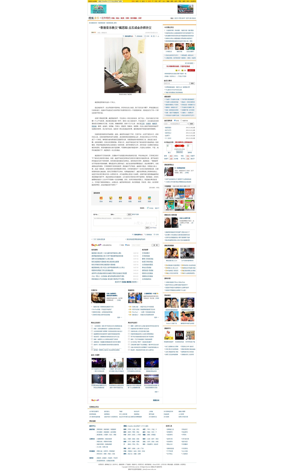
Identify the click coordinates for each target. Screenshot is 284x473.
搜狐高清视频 (169, 245)
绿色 (157, 441)
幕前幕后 (187, 349)
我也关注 (179, 152)
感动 (120, 201)
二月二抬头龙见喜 (99, 239)
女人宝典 (185, 451)
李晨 (182, 156)
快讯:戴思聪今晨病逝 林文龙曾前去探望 (105, 262)
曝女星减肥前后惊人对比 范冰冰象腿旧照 (177, 240)
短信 (135, 451)
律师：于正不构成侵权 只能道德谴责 (141, 339)
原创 (153, 441)
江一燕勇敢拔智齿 (180, 168)
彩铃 (139, 451)
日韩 (127, 18)
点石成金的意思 (147, 264)
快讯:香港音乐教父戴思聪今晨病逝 (103, 264)
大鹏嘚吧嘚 (100, 439)
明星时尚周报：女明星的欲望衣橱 (102, 312)
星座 (138, 439)
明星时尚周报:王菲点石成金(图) (102, 270)
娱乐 (143, 1)
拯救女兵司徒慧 (187, 268)
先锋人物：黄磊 (187, 41)
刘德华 (148, 123)
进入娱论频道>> (190, 63)
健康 (133, 441)
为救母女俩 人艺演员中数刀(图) (140, 331)
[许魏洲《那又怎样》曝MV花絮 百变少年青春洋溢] (116, 363)
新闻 (125, 429)
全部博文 (183, 464)
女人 (164, 1)
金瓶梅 (171, 346)
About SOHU (156, 464)
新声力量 (188, 18)
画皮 (194, 268)
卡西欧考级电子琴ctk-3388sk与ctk (175, 282)
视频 (168, 1)
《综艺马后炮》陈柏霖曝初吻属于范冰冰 (143, 309)
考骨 (177, 352)
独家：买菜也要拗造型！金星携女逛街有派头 (107, 328)
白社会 (151, 208)
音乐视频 (133, 18)
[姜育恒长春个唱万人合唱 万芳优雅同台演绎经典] (133, 363)
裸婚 (182, 349)
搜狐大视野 (182, 411)
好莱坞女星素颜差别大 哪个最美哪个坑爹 (177, 237)
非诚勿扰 (166, 414)
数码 (129, 444)
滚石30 (177, 18)
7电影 (167, 92)
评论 (138, 429)
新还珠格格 (179, 92)
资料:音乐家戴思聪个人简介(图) (102, 259)
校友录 (156, 444)
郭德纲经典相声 (168, 342)
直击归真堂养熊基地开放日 (136, 239)
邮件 (176, 1)
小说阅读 (185, 454)
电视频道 (113, 429)
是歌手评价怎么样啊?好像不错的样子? (176, 285)
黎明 (165, 156)
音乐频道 (99, 432)
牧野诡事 (184, 352)
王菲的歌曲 (146, 256)
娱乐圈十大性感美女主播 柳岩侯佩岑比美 (177, 235)
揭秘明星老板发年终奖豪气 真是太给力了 (177, 232)
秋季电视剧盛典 (170, 87)
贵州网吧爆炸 (138, 417)
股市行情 (170, 439)
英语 (157, 439)
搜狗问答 (167, 278)
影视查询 (170, 432)
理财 (133, 432)
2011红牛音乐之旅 (176, 90)
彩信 (143, 451)
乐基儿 (176, 156)
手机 (133, 444)
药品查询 (185, 432)
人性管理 (191, 354)
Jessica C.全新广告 (171, 323)
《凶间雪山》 (168, 133)
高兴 (101, 201)
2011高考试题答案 (94, 417)
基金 (138, 432)
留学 (153, 439)
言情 (166, 349)
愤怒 (130, 201)
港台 (117, 18)
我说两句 (193, 1)
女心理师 (175, 346)
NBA (148, 429)
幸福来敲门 (170, 270)
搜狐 (99, 1)
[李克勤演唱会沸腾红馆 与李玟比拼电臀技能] (98, 379)
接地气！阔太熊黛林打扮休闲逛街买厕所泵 (106, 344)
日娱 (113, 454)
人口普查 (181, 414)
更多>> (157, 392)
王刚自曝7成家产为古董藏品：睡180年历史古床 (145, 344)
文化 (144, 441)
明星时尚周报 (108, 441)
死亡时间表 (190, 352)
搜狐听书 (167, 328)
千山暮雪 (168, 90)
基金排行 (185, 429)
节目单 (116, 458)
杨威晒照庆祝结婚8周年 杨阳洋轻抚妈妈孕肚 (107, 334)
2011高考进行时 (168, 411)
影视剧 (154, 434)
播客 (172, 1)
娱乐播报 (113, 432)
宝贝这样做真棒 (173, 354)
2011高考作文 (153, 417)
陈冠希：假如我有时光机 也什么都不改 (142, 350)
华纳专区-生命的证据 (189, 265)
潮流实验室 (108, 439)
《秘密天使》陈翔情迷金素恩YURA (103, 307)
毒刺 (194, 270)
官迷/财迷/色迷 (179, 342)
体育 (137, 1)
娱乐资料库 (168, 120)
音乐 (153, 432)
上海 (138, 448)
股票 (129, 432)
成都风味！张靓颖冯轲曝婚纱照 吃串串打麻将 (107, 342)
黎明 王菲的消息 (147, 259)
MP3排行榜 (185, 439)
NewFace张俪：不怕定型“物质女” (102, 309)
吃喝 (138, 441)
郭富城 (94, 126)
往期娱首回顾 (110, 460)
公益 (133, 429)
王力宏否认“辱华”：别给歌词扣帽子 (141, 342)
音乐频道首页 (93, 23)
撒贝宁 (193, 158)
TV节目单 (170, 451)
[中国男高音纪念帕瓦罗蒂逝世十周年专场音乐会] (116, 379)
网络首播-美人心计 (171, 260)
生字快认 (170, 454)
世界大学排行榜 (183, 417)
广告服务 (128, 464)
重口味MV (182, 18)
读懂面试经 (184, 354)
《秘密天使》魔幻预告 (187, 30)
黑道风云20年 (185, 346)
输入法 (130, 454)
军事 (129, 429)
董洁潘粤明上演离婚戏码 (183, 142)
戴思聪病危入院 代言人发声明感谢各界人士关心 (108, 267)
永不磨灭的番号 (94, 411)
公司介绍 (163, 464)
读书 (148, 441)
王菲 (143, 123)
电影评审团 (100, 444)
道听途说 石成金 (147, 270)
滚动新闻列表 (101, 460)
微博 (184, 1)
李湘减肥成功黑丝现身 (187, 36)
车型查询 (185, 448)
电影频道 (106, 429)
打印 (148, 36)
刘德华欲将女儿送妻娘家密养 (174, 33)
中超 (153, 429)
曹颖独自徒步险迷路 (185, 182)
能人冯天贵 (170, 273)
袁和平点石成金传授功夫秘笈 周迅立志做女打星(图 (109, 273)
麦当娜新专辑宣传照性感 (172, 36)
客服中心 (134, 464)
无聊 (149, 201)
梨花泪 (176, 270)
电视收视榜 (108, 444)
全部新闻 (176, 464)
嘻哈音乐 (99, 454)
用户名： (96, 214)
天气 (129, 441)
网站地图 (170, 464)
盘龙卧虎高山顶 (187, 270)
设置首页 (101, 464)
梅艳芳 (154, 123)
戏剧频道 (106, 432)
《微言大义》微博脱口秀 (182, 87)
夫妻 (179, 146)
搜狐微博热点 (169, 165)
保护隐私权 (148, 464)
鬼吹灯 (192, 346)
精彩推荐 (167, 96)
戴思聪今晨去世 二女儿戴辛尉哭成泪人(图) (106, 253)
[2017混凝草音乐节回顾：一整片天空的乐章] (98, 363)
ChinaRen (104, 1)
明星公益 (99, 451)
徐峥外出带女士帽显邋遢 (172, 38)
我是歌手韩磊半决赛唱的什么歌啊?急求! (177, 287)
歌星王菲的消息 (147, 262)
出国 (148, 439)
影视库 (104, 458)
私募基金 (136, 414)
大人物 (99, 447)
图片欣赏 (185, 441)
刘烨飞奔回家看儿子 (171, 179)
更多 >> (119, 317)
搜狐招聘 (121, 464)
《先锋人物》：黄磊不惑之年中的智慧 (142, 307)
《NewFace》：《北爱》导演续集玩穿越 (143, 312)
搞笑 (139, 201)
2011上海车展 (123, 414)
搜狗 (120, 1)
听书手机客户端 (190, 342)
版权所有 (159, 467)
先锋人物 (105, 447)
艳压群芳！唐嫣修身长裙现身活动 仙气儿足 (106, 336)
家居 (133, 434)
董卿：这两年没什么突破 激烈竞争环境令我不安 (145, 326)
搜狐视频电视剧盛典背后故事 (174, 41)
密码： (113, 214)
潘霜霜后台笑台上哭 (187, 310)
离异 (171, 156)
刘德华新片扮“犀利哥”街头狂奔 (140, 328)
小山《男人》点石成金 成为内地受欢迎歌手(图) (108, 276)
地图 (135, 454)
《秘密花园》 (168, 127)
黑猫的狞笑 (172, 352)
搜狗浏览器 (170, 448)
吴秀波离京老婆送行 (186, 38)
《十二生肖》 (168, 138)
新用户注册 (135, 214)
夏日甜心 (107, 411)
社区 (110, 434)
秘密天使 (179, 51)
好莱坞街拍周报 (105, 315)
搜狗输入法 (170, 429)
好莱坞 (106, 451)
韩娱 (109, 454)
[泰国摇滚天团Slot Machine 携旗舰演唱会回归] (151, 363)
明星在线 (99, 441)
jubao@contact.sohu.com (149, 469)
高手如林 (151, 414)
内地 (112, 18)
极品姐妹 (192, 349)
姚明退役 (107, 414)
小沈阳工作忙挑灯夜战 (172, 182)
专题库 (110, 458)
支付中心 (115, 464)
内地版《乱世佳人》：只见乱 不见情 (175, 76)
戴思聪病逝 (101, 23)
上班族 (151, 411)
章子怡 (183, 158)
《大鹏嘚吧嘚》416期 (149, 293)
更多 (156, 208)
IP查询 (184, 434)
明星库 (99, 458)
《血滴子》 (167, 135)
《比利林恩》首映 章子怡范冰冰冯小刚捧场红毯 (108, 326)
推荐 (166, 354)
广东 (142, 448)
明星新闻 (99, 429)
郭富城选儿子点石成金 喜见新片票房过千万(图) (108, 279)
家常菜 (176, 273)
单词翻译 (185, 444)
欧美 (122, 18)
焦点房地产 (115, 1)
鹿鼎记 (130, 451)
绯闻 (187, 159)
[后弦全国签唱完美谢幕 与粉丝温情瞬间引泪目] (151, 379)
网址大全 (170, 444)
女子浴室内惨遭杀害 (187, 260)
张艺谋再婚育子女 (188, 33)
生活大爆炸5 (190, 51)
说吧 (139, 454)
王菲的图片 (146, 253)
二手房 (139, 434)
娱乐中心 (92, 426)
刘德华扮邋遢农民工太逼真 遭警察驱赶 (142, 334)
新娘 (133, 439)
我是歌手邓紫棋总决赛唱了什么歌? (175, 290)
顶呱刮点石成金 (147, 276)
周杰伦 (194, 18)
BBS (188, 1)
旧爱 (171, 159)
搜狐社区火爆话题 (170, 215)
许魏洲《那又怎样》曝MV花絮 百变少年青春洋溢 (116, 371)
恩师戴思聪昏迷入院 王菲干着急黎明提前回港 (107, 256)
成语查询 (170, 434)
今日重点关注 (169, 27)
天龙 (125, 451)
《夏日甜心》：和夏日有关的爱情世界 (142, 315)
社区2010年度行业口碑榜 (126, 417)
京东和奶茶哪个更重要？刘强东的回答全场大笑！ (108, 331)
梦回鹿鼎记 (172, 92)
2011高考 (166, 417)
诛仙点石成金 (146, 267)
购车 (129, 434)
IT (152, 1)
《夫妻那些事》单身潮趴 (172, 30)
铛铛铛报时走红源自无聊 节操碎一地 (175, 73)
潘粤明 (190, 152)
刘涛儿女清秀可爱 (184, 218)
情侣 (187, 156)
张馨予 (166, 158)
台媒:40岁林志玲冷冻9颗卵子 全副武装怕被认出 (145, 347)
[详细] (119, 300)
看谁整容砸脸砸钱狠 (172, 310)
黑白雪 (171, 349)
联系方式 (141, 464)
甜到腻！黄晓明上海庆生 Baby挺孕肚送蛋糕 (106, 350)
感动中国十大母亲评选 (111, 417)
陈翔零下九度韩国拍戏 (184, 179)
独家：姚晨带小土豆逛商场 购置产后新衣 (106, 339)
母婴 (129, 439)
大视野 (106, 434)
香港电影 (112, 451)
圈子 (129, 448)
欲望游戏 (175, 349)
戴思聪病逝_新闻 (111, 23)
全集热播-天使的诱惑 (173, 265)
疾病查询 (170, 441)
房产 (160, 1)
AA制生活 (169, 51)
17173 (110, 1)
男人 (138, 444)
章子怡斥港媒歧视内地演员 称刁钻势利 (142, 336)
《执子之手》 (168, 130)
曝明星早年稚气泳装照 (187, 323)
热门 (166, 346)
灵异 (166, 352)
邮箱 (133, 448)
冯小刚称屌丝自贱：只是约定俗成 (178, 66)
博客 (180, 1)
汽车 (156, 1)
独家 (105, 454)
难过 (110, 201)
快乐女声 (136, 411)
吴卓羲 (176, 158)
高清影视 (99, 434)
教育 (144, 439)
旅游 (125, 441)
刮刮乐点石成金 (147, 273)
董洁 (169, 152)
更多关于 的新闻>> (126, 282)
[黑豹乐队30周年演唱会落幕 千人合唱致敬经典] (133, 379)
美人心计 (175, 268)
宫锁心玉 (170, 268)
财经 (125, 432)
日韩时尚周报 (96, 315)
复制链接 (139, 36)
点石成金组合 (146, 279)
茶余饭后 (167, 295)
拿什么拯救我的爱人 (189, 273)
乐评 (139, 18)
